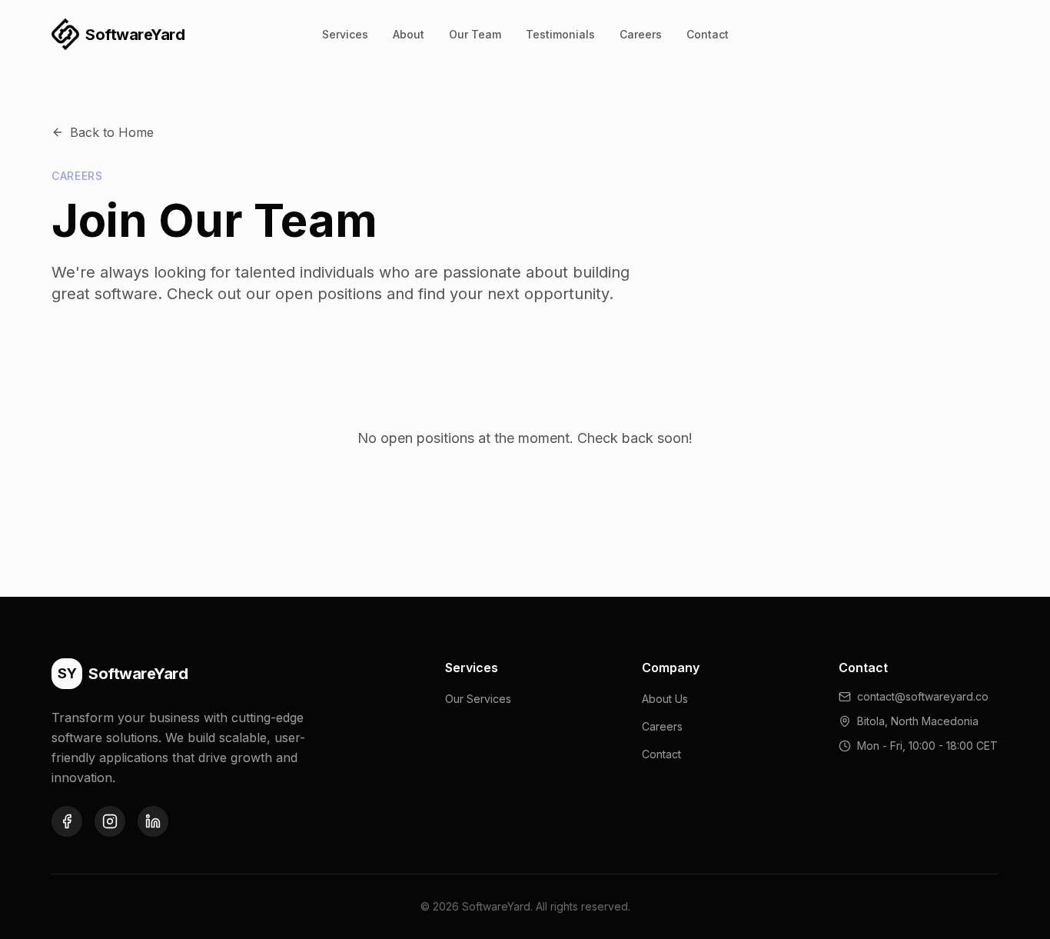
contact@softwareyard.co (923, 696)
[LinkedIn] (153, 821)
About (408, 34)
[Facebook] (67, 821)
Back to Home (112, 132)
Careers (641, 34)
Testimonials (560, 34)
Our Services (478, 698)
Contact (707, 34)
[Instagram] (110, 821)
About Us (665, 698)
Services (345, 34)
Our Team (475, 34)
